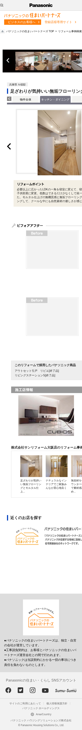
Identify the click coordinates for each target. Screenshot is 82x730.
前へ (8, 60)
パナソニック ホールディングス (41, 708)
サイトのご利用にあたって (25, 703)
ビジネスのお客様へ (21, 22)
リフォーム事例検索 (70, 31)
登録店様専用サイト (58, 22)
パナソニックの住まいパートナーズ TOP (30, 31)
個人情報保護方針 (56, 703)
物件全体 (25, 99)
